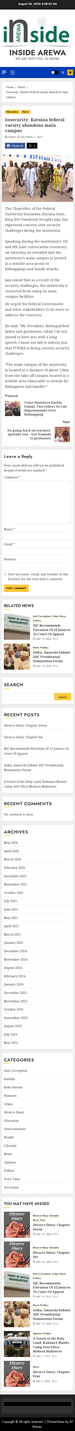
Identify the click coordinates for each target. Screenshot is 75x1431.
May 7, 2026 (43, 1356)
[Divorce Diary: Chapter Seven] (17, 1225)
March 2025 (12, 934)
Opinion (10, 1162)
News (25, 112)
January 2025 (13, 943)
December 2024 (15, 951)
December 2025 (15, 876)
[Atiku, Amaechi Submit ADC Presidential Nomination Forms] (17, 657)
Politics (37, 620)
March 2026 (12, 859)
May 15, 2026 (44, 639)
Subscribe (70, 72)
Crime (55, 616)
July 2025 (10, 901)
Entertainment (15, 1129)
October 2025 (13, 893)
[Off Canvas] (4, 72)
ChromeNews (55, 1422)
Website (10, 559)
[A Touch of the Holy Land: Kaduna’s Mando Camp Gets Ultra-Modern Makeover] (17, 1344)
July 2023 (10, 1034)
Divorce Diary (14, 1112)
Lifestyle (10, 1146)
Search (13, 684)
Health (9, 1137)
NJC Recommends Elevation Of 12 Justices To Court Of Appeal (51, 629)
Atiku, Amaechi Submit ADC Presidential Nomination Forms (51, 656)
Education (12, 112)
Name (9, 529)
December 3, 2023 (31, 137)
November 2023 (15, 1001)
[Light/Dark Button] (55, 72)
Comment (12, 477)
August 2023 (13, 1026)
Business (10, 1096)
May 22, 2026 (44, 1234)
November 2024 (15, 959)
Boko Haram (13, 1087)
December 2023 (15, 993)
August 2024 (13, 968)
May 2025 (11, 918)
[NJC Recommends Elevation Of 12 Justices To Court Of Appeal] (17, 627)
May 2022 (11, 1043)
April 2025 (11, 926)
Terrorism (11, 1187)
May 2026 (11, 843)
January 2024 (13, 984)
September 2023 (16, 1018)
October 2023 (13, 1009)
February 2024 (14, 976)
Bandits (9, 1079)
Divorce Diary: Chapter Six (23, 737)
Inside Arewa (37, 52)
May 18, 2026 (44, 1262)
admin (12, 137)
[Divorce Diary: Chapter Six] (17, 1255)
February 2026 (14, 868)
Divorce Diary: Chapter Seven (25, 725)
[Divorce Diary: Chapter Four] (17, 1374)
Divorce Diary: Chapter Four (51, 1374)
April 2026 (11, 851)
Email (9, 544)
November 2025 (15, 884)
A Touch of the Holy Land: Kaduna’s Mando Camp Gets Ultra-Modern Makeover (35, 784)
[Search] (63, 72)
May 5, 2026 (43, 1381)
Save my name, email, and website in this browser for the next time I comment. (38, 576)
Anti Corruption (42, 616)
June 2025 (11, 909)
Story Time (12, 1179)
